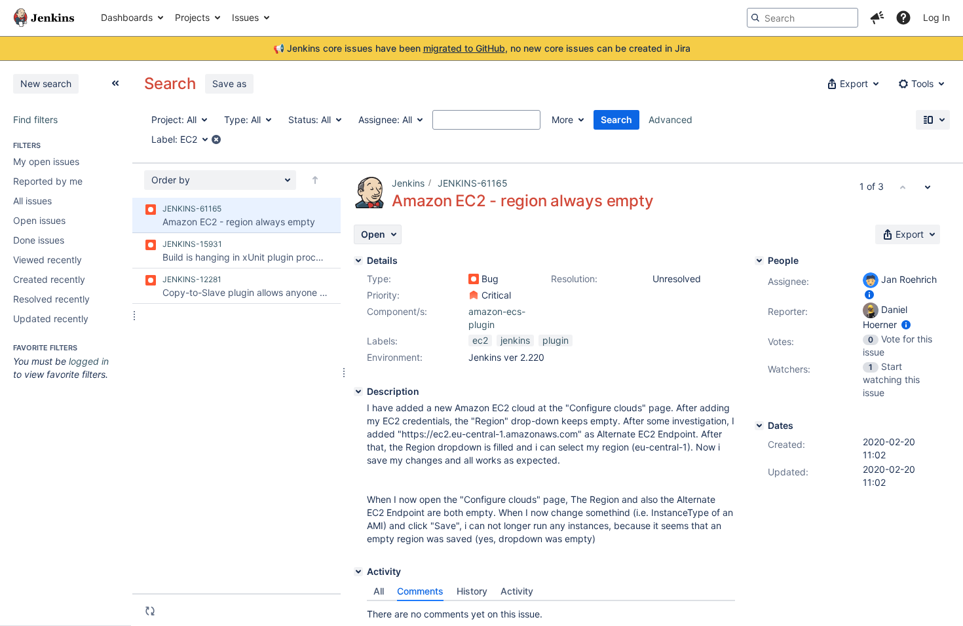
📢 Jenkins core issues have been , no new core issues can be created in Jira (481, 48)
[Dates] (759, 425)
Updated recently (50, 318)
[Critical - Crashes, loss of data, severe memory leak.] (473, 295)
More (562, 119)
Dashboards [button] (127, 17)
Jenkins (408, 183)
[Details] (358, 260)
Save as (229, 83)
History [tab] (472, 591)
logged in (89, 361)
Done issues (38, 240)
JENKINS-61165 (473, 183)
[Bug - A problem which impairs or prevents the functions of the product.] (473, 279)
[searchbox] (802, 18)
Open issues (39, 220)
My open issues (46, 161)
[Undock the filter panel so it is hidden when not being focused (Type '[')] (115, 83)
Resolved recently (51, 298)
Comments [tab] (420, 591)
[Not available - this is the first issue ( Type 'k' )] (902, 186)
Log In (936, 17)
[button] (877, 17)
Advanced (670, 119)
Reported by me (48, 181)
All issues (32, 200)
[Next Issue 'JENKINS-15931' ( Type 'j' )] (927, 186)
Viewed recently (47, 259)
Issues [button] (245, 17)
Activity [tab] (516, 591)
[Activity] (358, 571)
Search (616, 119)
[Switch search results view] (933, 120)
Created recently (49, 279)
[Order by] (315, 180)
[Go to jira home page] (44, 18)
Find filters (35, 119)
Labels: (382, 340)
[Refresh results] (150, 611)
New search (45, 83)
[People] (759, 260)
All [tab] (378, 591)
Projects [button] (192, 17)
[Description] (358, 391)
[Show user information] (869, 294)
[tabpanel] (551, 611)
